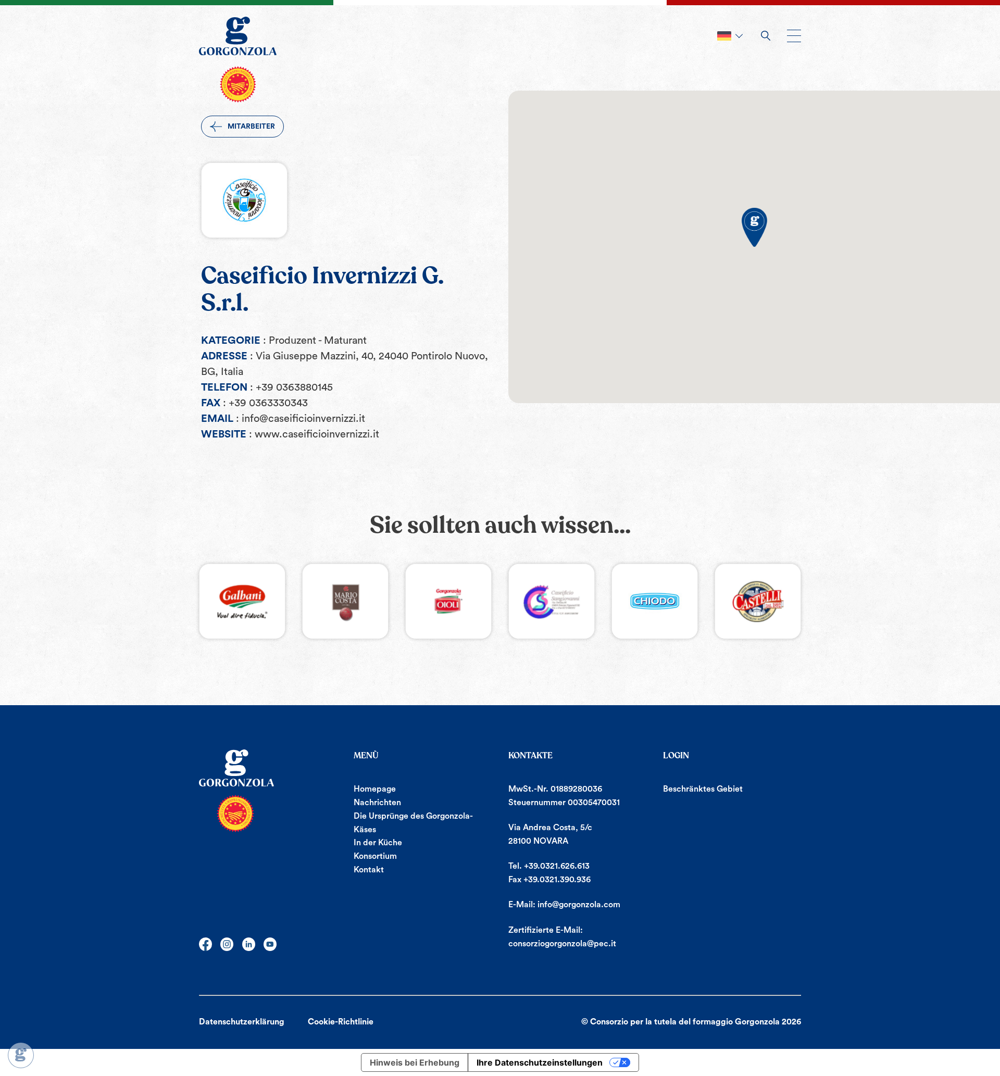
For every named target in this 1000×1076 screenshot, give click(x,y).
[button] (754, 227)
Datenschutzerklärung (241, 1022)
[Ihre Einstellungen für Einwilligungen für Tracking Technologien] (20, 1055)
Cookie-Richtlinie (340, 1022)
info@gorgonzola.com (579, 904)
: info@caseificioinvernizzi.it (300, 419)
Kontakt (369, 870)
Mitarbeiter (251, 126)
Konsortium (375, 856)
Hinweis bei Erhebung (414, 1062)
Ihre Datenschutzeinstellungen (540, 1062)
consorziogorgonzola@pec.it (562, 944)
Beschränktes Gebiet (703, 789)
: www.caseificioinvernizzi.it (314, 434)
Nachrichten (377, 802)
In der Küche (378, 843)
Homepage (375, 789)
